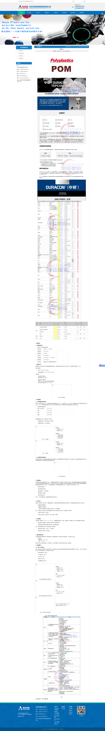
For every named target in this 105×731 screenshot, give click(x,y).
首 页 (21, 12)
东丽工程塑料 (56, 721)
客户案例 (64, 12)
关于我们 (29, 12)
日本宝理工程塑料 (80, 46)
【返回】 (61, 697)
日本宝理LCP (21, 50)
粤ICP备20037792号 (24, 714)
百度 (23, 716)
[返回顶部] (102, 23)
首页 (71, 46)
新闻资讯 (47, 12)
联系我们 (82, 12)
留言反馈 (70, 712)
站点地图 (61, 729)
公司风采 (55, 12)
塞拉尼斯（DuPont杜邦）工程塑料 (56, 713)
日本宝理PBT (21, 58)
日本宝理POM (21, 53)
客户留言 (73, 12)
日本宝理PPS (21, 55)
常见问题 (63, 708)
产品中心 (38, 12)
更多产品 (56, 723)
